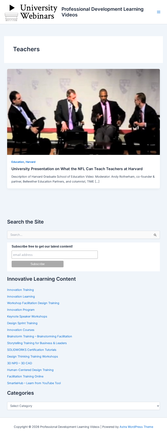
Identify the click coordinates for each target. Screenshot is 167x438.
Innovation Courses (20, 330)
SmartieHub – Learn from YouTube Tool (34, 383)
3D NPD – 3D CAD (19, 363)
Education (17, 161)
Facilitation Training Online (25, 376)
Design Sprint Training (22, 323)
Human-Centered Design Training (30, 370)
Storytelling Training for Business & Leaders (37, 343)
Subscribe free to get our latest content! (42, 246)
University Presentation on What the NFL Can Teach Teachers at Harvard (77, 168)
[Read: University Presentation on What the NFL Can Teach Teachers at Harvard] (83, 112)
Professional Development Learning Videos (103, 12)
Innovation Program (21, 310)
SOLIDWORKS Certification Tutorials (31, 350)
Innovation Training (20, 290)
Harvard (30, 161)
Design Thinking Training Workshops (32, 356)
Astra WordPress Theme (136, 427)
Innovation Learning (21, 296)
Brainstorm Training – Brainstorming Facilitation (39, 336)
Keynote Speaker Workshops (27, 316)
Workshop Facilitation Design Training (33, 303)
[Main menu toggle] (158, 12)
